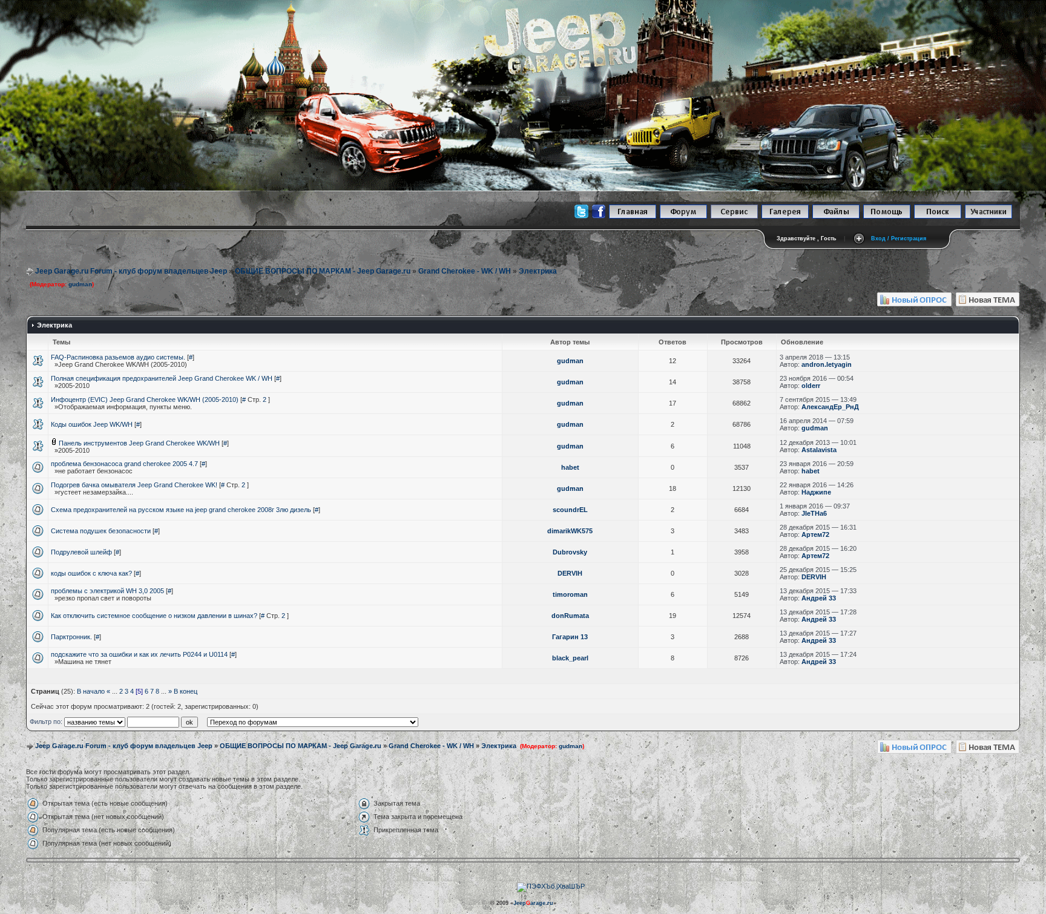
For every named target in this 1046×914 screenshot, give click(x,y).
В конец (185, 691)
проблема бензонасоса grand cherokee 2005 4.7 (124, 463)
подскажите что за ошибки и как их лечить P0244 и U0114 (139, 654)
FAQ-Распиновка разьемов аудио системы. (118, 357)
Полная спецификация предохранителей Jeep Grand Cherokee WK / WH (161, 378)
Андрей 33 (818, 598)
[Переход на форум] (683, 216)
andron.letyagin (826, 364)
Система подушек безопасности (101, 530)
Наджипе (816, 492)
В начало (91, 691)
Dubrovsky (570, 552)
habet (570, 467)
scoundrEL (570, 509)
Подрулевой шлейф (81, 552)
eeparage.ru (533, 903)
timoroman (570, 594)
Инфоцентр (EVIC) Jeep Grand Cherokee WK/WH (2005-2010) (144, 399)
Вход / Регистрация (898, 238)
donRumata (570, 615)
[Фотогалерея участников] (785, 216)
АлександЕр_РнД (830, 406)
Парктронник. (71, 636)
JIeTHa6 (814, 513)
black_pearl (570, 658)
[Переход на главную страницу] (632, 216)
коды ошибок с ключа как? (91, 573)
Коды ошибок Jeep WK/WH (92, 424)
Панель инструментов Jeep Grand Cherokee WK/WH (139, 443)
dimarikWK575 (570, 530)
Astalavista (819, 449)
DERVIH (570, 573)
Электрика (538, 271)
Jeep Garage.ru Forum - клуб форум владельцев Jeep (131, 271)
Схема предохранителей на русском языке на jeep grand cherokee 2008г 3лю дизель (181, 509)
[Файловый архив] (836, 216)
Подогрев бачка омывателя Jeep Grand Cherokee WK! (134, 484)
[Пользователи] (988, 216)
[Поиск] (937, 216)
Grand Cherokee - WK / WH (464, 271)
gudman (80, 284)
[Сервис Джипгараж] (734, 216)
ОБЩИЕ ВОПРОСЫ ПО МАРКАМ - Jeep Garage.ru (322, 271)
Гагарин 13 (570, 636)
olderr (810, 385)
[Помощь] (886, 216)
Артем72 (815, 534)
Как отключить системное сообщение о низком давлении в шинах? (154, 615)
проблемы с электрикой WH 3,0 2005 (107, 590)
